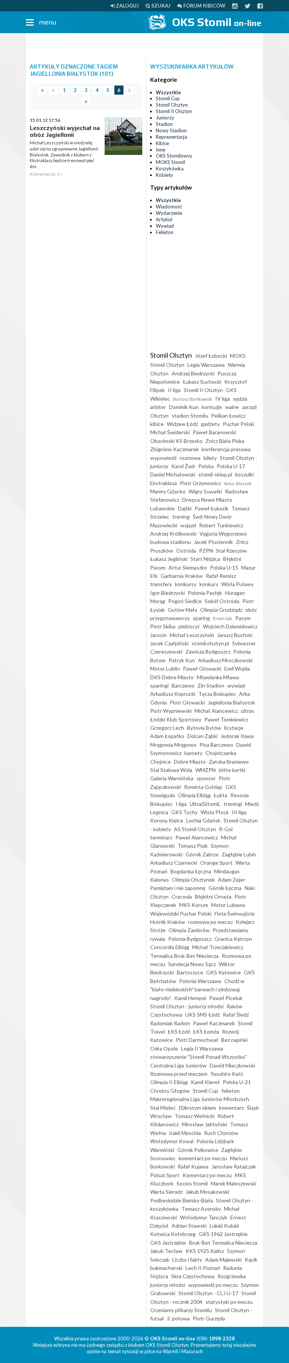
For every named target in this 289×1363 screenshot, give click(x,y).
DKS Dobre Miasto (172, 677)
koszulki (244, 474)
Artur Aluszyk (237, 483)
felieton (230, 1090)
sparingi (159, 685)
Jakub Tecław (166, 1251)
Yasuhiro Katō (226, 1073)
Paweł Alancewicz (196, 837)
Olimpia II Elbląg (169, 1082)
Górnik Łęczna (225, 888)
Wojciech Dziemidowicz (230, 626)
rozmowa (190, 458)
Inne (160, 150)
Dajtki (185, 508)
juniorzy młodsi (167, 1285)
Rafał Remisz (221, 576)
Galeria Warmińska (171, 778)
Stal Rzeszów (231, 550)
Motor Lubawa (228, 905)
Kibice (162, 143)
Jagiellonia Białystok (231, 702)
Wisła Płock (215, 812)
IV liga (222, 398)
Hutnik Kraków (167, 922)
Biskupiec (161, 804)
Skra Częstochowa (192, 1276)
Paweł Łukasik (211, 508)
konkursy (185, 584)
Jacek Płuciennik (213, 542)
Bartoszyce (190, 972)
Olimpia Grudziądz (221, 609)
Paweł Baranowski (214, 432)
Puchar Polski (238, 424)
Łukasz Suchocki (202, 381)
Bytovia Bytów (204, 727)
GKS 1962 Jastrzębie (223, 1234)
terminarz (161, 837)
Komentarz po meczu (207, 1175)
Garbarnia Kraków (182, 576)
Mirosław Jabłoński (204, 1124)
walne (232, 407)
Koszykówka (170, 168)
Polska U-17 (231, 466)
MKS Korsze (193, 905)
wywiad (236, 685)
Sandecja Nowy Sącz (192, 964)
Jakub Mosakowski (207, 1191)
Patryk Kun (182, 660)
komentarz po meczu (203, 1158)
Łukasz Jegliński (168, 559)
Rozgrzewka (232, 1276)
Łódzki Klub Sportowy (175, 719)
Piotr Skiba (162, 626)
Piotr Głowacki (187, 702)
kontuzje (212, 407)
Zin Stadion (211, 685)
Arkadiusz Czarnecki (173, 862)
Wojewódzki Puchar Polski (180, 913)
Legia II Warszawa (202, 1048)
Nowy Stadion (171, 130)
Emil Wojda (237, 668)
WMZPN (205, 770)
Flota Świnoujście (234, 913)
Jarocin (158, 635)
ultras (247, 711)
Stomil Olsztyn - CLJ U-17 (208, 1293)
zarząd (249, 407)
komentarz (231, 1107)
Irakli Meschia (185, 1133)
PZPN (206, 550)
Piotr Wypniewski (171, 711)
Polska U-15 (224, 567)
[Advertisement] (144, 46)
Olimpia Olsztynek (193, 879)
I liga (181, 804)
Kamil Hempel (190, 998)
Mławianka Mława (218, 677)
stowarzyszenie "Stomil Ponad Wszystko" (198, 1057)
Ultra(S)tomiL (205, 804)
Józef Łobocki (211, 355)
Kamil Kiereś (205, 1082)
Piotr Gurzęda (209, 1318)
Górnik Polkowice (197, 1150)
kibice (157, 424)
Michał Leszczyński (192, 635)
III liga (239, 812)
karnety (193, 753)
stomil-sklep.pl (215, 474)
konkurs (208, 584)
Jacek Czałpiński (169, 643)
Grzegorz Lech (167, 727)
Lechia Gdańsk (203, 820)
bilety (210, 458)
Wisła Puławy (237, 584)
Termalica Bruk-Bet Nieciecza (184, 956)
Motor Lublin (165, 668)
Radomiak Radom (170, 1023)
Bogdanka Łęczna (190, 871)
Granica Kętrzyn (233, 939)
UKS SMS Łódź (202, 1014)
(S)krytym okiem (197, 1107)
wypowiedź (163, 458)
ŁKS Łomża (206, 1031)
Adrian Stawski (189, 1225)
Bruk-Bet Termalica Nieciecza (223, 1242)
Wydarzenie (169, 213)
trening (181, 516)
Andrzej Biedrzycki (193, 373)
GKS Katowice (223, 972)
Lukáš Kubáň (224, 1225)
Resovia (239, 795)
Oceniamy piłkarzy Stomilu (181, 1310)
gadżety (210, 424)
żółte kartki (232, 770)
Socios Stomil (192, 1183)
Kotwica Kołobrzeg (173, 1234)
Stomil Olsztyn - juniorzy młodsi (187, 1006)
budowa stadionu (170, 542)
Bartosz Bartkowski (192, 399)
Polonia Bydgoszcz (189, 939)
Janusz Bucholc (235, 635)
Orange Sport (216, 862)
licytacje (233, 727)
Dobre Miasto (190, 761)
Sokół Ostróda (222, 601)
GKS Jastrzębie (168, 1242)
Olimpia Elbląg (194, 795)
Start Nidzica (205, 559)
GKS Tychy (184, 812)
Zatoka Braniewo (229, 761)
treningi (233, 804)
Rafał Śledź (236, 1014)
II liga (174, 390)
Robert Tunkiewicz (221, 525)
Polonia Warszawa (200, 981)
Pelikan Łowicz (228, 415)
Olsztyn (159, 415)
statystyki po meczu (228, 1302)
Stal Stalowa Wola (171, 770)
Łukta (220, 795)
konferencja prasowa (226, 449)
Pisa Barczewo (216, 744)
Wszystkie (168, 92)
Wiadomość (169, 207)
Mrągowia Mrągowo (173, 744)
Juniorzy (165, 118)
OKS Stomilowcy (174, 156)
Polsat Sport (164, 1175)
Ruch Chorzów (221, 1133)
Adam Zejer (231, 879)
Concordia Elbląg (169, 947)
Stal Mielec (163, 1107)
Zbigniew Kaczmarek (174, 449)
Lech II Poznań (203, 1268)
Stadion (164, 124)
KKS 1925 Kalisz (205, 1251)
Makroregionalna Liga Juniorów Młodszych (199, 1099)
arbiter (158, 407)
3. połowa (178, 1318)
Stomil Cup (168, 98)
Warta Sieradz (166, 1191)
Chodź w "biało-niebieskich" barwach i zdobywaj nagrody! (197, 989)
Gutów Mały (182, 609)
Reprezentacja (171, 137)
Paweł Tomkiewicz (226, 719)
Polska (206, 466)
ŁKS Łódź (179, 1031)
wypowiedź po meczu (213, 1285)
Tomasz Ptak (193, 845)
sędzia (240, 398)
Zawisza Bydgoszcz (208, 651)
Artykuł (164, 219)
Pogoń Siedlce (185, 601)
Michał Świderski (170, 432)
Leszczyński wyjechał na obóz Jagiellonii (65, 131)
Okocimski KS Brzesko (176, 441)
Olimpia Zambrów (189, 930)
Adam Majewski (223, 1259)
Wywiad (165, 226)
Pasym (243, 618)
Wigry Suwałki (205, 491)
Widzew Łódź (182, 424)
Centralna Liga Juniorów (178, 1065)
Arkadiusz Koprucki (172, 694)
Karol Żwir (183, 466)
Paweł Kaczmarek (214, 1023)
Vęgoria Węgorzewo (223, 533)
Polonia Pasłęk (205, 593)
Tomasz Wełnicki (194, 1116)
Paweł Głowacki (202, 668)
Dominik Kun (184, 407)
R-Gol (226, 829)
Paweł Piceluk (225, 998)
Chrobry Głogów (170, 1090)
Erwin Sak (222, 618)
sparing (201, 618)
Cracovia (182, 896)
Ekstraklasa (163, 483)
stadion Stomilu (190, 415)
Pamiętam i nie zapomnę (177, 888)
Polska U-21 (237, 1082)
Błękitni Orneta (213, 896)
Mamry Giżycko (168, 491)
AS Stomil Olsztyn (195, 829)
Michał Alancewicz (216, 711)
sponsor (206, 778)
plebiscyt (189, 626)
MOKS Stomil (170, 162)
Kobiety (164, 175)
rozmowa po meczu (210, 922)
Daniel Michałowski (172, 474)
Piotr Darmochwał (197, 1040)
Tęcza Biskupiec (217, 694)
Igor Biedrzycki (167, 593)
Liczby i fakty (187, 1259)
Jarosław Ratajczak (233, 1166)
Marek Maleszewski (233, 1183)
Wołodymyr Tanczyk (203, 1217)
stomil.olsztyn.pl (210, 643)
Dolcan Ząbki (202, 736)
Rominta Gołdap (203, 787)
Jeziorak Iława (237, 736)
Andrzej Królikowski (173, 533)
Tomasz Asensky (201, 1208)
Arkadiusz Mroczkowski (225, 660)
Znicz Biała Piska (224, 441)
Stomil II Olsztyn (174, 111)
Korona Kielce (166, 820)
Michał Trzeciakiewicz (217, 947)
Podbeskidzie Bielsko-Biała (181, 1200)
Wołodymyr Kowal (171, 1141)
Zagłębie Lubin (239, 854)
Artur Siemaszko (188, 567)
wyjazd (188, 525)
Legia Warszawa (206, 364)
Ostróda (186, 550)
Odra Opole (164, 1048)
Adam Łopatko (167, 736)
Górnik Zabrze (202, 854)
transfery (161, 584)
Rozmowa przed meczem (178, 1073)
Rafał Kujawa (193, 1166)
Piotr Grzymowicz (200, 483)
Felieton (164, 232)
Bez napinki (234, 1040)
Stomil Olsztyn (172, 105)
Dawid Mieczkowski (232, 1065)
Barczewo (183, 685)
